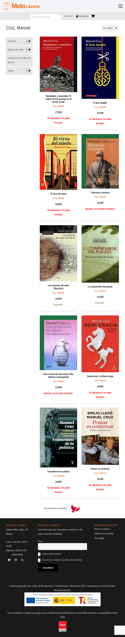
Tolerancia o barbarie (100, 192)
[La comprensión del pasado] (100, 254)
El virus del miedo (58, 193)
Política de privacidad (103, 533)
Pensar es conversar (100, 468)
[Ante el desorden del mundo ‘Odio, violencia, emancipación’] (58, 342)
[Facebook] (9, 560)
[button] (120, 6)
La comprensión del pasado (100, 286)
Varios (10, 70)
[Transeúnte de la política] (58, 438)
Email (40, 541)
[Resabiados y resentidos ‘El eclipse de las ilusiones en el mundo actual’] (58, 64)
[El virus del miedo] (58, 162)
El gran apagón (100, 102)
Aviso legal (99, 538)
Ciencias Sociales (16, 49)
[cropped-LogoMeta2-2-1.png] (21, 6)
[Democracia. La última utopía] (100, 343)
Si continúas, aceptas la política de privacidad (62, 559)
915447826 (17, 554)
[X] (22, 560)
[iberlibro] (75, 508)
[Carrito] (93, 16)
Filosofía (12, 41)
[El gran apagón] (100, 68)
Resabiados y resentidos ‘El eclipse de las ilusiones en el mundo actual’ (58, 98)
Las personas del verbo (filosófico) (58, 287)
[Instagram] (16, 560)
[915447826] (9, 555)
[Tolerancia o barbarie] (100, 161)
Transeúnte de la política (58, 471)
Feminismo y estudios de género (19, 60)
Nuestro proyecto (102, 529)
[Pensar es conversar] (100, 436)
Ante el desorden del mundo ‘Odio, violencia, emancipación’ (58, 375)
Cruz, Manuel (58, 106)
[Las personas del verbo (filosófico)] (58, 253)
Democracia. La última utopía (100, 376)
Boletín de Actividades (51, 553)
